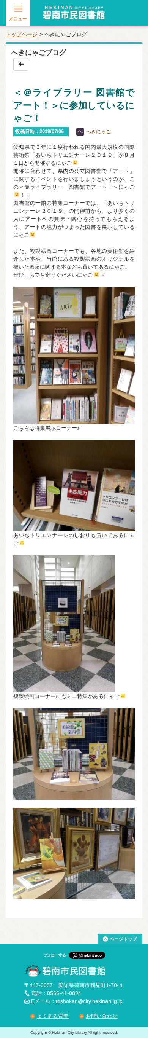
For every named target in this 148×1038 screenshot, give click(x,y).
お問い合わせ (102, 1016)
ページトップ (123, 939)
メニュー (18, 18)
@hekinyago (90, 955)
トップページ (22, 34)
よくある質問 (53, 1016)
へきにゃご (98, 131)
